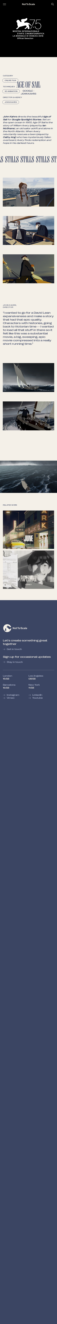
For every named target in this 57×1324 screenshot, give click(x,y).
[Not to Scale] (28, 4)
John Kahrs (28, 94)
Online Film (10, 80)
